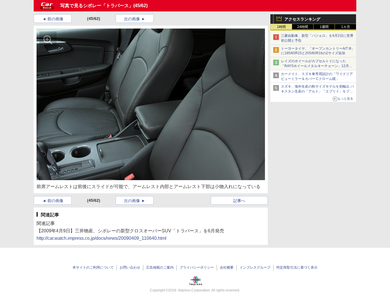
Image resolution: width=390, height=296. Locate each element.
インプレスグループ (255, 267)
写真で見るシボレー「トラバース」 (96, 5)
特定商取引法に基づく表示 (296, 267)
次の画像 (132, 19)
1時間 (281, 27)
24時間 (302, 27)
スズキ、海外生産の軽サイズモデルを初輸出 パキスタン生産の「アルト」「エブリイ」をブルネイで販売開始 (317, 91)
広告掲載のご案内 (160, 267)
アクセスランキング (302, 19)
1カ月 (345, 27)
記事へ (239, 200)
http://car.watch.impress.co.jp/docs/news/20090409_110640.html (101, 238)
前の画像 (55, 19)
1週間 (324, 27)
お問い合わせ (130, 267)
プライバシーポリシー (197, 267)
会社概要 (227, 267)
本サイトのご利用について (93, 267)
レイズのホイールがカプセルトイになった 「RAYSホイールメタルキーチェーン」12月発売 (316, 66)
